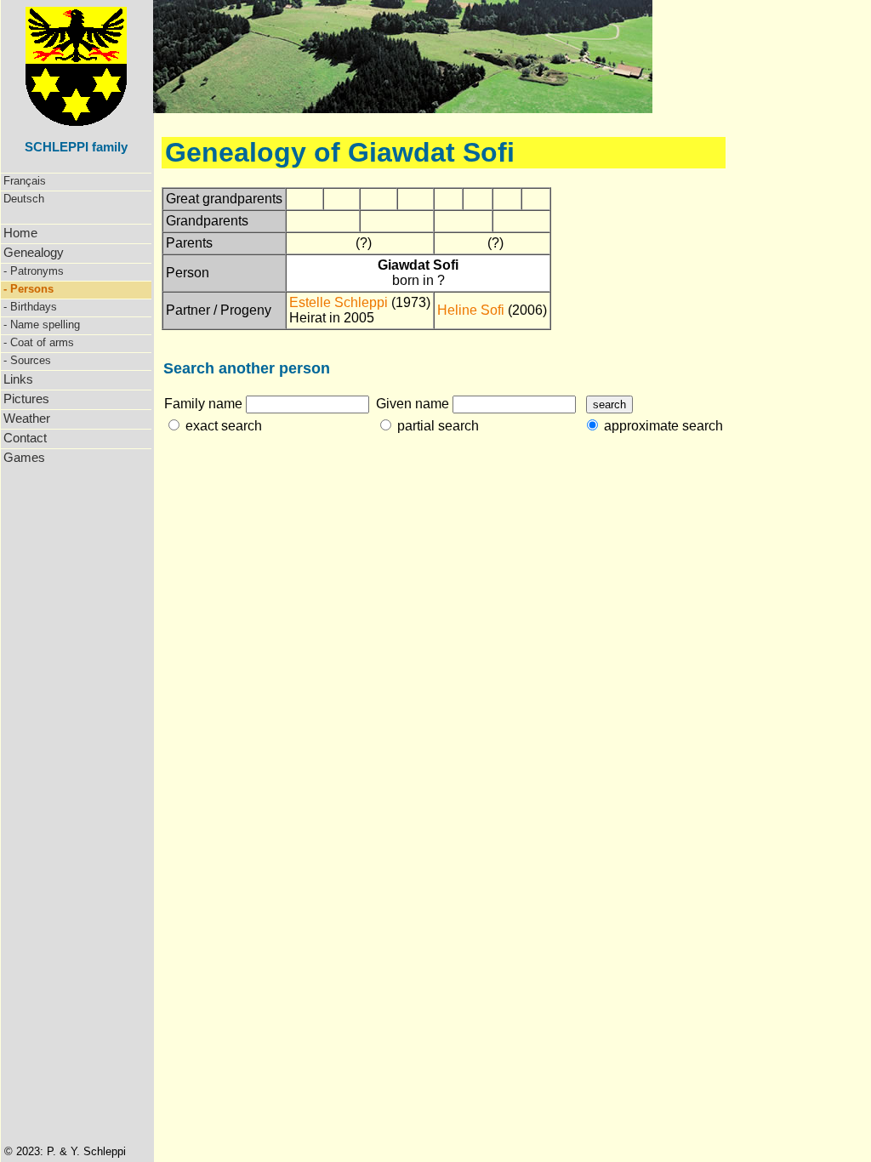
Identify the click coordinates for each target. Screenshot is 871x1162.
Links (18, 379)
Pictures (26, 398)
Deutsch (23, 198)
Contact (25, 437)
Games (24, 457)
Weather (26, 418)
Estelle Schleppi (338, 302)
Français (24, 180)
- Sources (27, 360)
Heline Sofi (470, 310)
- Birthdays (30, 306)
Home (20, 232)
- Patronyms (33, 271)
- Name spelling (41, 324)
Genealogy (33, 252)
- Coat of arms (38, 342)
